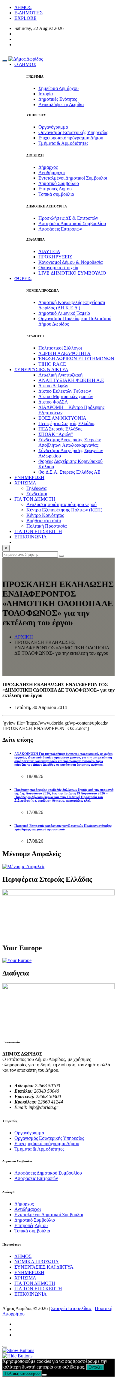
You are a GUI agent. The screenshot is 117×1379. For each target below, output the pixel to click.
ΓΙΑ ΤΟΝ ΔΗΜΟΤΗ (34, 1283)
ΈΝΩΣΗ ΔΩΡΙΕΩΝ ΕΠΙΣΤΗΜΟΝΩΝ (76, 358)
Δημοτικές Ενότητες (57, 99)
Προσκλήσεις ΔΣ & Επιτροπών (68, 218)
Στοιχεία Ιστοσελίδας (71, 1308)
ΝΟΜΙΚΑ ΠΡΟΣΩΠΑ (36, 1261)
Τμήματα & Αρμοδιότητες (63, 143)
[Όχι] (44, 1375)
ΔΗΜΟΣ (23, 7)
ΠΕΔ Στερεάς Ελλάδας (60, 428)
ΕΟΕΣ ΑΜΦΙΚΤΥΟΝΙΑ (62, 418)
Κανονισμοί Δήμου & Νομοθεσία (70, 262)
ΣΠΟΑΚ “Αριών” (55, 434)
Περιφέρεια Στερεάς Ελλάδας (66, 423)
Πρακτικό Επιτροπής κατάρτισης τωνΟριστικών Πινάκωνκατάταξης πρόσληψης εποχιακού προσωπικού (63, 827)
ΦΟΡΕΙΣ (23, 278)
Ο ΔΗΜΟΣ (25, 64)
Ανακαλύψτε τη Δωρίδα (61, 104)
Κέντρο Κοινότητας (45, 515)
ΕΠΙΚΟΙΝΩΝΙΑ (30, 536)
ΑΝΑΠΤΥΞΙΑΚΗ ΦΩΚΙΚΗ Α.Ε (71, 380)
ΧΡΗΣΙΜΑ (25, 1277)
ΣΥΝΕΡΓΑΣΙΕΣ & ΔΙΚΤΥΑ (41, 369)
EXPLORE (25, 18)
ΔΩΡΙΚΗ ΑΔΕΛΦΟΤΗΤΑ (64, 353)
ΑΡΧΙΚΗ (23, 636)
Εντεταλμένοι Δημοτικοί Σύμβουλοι (72, 177)
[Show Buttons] (18, 1350)
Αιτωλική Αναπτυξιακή (60, 374)
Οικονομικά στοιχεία (58, 267)
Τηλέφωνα (36, 488)
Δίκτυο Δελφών (53, 385)
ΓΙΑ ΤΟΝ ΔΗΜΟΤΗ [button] (34, 499)
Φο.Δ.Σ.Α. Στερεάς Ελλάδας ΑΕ (69, 472)
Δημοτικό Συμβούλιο (58, 183)
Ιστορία (45, 93)
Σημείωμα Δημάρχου (58, 88)
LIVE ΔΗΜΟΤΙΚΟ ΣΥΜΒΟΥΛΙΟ (72, 273)
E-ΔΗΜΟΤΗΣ (28, 12)
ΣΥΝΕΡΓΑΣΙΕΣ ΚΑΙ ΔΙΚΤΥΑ (44, 1267)
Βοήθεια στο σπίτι (43, 520)
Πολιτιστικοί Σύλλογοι (60, 347)
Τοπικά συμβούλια (56, 194)
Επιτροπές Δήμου (55, 188)
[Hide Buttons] (17, 1355)
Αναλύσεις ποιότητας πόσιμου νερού (61, 504)
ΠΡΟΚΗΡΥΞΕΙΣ (55, 256)
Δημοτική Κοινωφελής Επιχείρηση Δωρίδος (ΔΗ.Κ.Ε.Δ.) (71, 305)
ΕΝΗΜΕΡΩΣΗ (29, 1272)
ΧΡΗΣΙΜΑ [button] (25, 482)
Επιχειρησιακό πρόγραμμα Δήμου (70, 137)
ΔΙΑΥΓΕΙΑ (49, 251)
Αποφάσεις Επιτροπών (60, 228)
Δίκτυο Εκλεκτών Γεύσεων (64, 391)
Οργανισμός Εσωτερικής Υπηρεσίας (73, 132)
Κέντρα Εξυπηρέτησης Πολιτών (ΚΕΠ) (64, 509)
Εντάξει (95, 1367)
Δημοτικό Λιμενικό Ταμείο (64, 313)
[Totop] (4, 1347)
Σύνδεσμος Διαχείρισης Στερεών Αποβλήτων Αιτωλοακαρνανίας (69, 442)
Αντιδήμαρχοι (51, 172)
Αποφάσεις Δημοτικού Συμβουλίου (72, 223)
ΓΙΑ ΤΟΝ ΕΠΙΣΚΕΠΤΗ (38, 1288)
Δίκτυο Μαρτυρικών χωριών (65, 396)
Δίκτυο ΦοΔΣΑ (53, 401)
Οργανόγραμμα (53, 127)
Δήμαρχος (48, 167)
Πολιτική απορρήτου (22, 1373)
